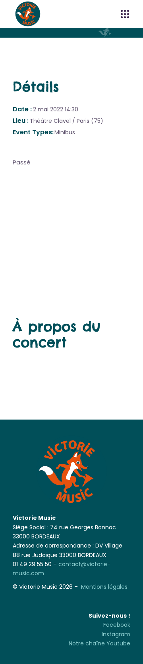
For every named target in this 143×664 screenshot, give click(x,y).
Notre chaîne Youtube (99, 643)
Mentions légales (104, 587)
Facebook (116, 625)
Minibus (64, 132)
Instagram (116, 634)
